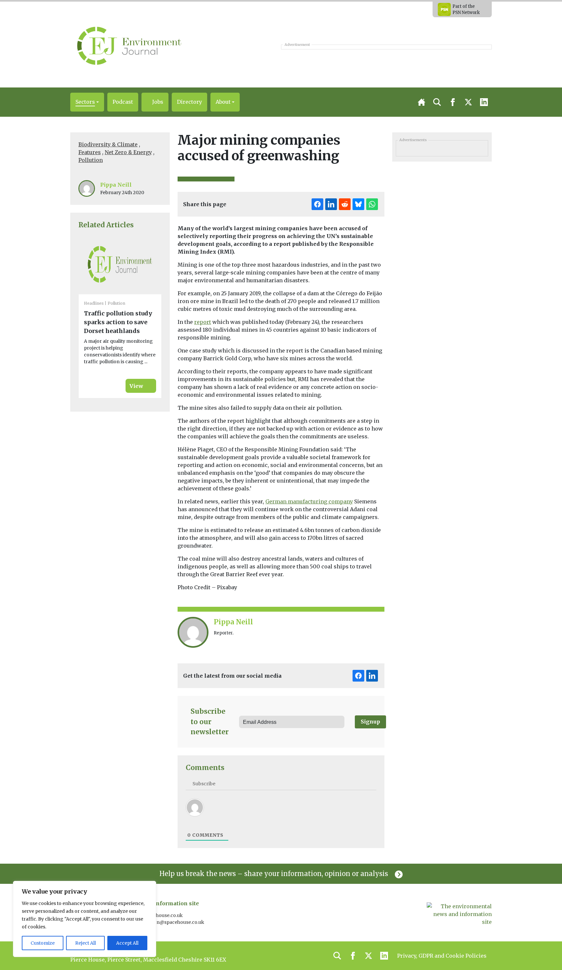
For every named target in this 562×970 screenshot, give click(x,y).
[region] (84, 919)
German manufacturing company (309, 501)
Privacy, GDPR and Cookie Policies (442, 955)
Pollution (90, 160)
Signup (370, 721)
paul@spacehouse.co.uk (156, 915)
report (202, 322)
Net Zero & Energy (128, 152)
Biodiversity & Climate (108, 144)
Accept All (127, 943)
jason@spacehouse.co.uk (176, 922)
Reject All (85, 943)
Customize (43, 943)
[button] (87, 102)
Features (89, 152)
